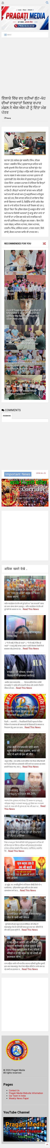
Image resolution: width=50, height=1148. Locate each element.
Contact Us (14, 1090)
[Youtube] (3, 2)
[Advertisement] (25, 67)
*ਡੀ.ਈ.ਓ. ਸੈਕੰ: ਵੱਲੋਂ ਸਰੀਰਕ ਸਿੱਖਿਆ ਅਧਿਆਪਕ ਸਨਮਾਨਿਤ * (21, 392)
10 (8, 937)
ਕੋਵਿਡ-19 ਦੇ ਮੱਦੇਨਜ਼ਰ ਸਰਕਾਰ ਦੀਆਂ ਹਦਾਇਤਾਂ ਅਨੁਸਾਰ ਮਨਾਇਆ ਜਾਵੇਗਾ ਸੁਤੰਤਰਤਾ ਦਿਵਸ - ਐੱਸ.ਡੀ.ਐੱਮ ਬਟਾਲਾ (22, 341)
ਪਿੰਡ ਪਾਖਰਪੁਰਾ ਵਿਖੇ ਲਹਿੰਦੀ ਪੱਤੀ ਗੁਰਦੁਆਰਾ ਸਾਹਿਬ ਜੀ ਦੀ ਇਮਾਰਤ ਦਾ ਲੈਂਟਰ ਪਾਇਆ (24, 832)
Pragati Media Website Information (26, 1093)
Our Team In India (17, 1095)
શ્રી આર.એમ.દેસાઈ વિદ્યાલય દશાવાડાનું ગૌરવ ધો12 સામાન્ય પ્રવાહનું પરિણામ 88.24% (24, 790)
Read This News (25, 498)
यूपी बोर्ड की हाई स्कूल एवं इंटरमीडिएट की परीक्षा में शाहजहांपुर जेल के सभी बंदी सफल (24, 914)
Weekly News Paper (19, 1098)
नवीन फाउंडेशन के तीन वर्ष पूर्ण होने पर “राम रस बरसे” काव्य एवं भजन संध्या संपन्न (24, 593)
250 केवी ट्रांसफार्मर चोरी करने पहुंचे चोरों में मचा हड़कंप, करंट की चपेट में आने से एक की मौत (23, 750)
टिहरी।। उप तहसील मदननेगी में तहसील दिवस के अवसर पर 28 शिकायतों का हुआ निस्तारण (23, 711)
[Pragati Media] (25, 28)
